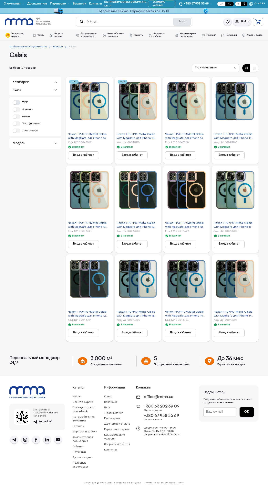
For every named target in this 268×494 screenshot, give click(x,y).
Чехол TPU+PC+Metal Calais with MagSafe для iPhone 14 (184, 136)
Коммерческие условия (114, 437)
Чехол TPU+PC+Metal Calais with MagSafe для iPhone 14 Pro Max (233, 314)
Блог (107, 407)
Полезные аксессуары (81, 465)
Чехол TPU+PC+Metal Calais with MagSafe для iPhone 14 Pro (184, 314)
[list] (254, 68)
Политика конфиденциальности (164, 483)
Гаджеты (79, 426)
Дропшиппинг (113, 413)
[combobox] (215, 68)
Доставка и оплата (117, 424)
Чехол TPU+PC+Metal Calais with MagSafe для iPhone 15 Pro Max (136, 136)
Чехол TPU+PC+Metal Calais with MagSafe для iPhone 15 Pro (136, 314)
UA (221, 4)
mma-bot (45, 421)
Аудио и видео (83, 457)
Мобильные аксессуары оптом (28, 46)
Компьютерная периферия (83, 439)
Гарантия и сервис (117, 429)
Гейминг (78, 446)
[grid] (246, 68)
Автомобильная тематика (84, 419)
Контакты (110, 450)
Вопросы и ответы (117, 444)
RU (229, 4)
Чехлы (77, 396)
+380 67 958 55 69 (161, 416)
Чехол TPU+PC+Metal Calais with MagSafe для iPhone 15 (233, 225)
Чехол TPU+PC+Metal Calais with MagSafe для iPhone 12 (184, 225)
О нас (108, 396)
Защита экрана (83, 402)
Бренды (58, 46)
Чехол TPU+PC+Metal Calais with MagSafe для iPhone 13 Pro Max (87, 225)
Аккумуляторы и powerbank (84, 409)
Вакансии (110, 402)
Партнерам (112, 418)
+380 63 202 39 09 (161, 406)
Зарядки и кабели (85, 431)
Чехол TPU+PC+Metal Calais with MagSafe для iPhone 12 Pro (136, 225)
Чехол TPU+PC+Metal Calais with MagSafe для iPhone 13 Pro (233, 136)
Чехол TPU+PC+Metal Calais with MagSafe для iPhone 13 (87, 136)
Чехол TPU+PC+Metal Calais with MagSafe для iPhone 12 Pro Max (87, 314)
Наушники (79, 452)
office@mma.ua (158, 397)
